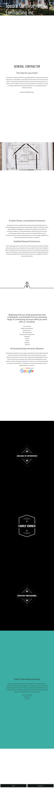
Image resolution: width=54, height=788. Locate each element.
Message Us (40, 785)
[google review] (27, 370)
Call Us (13, 785)
